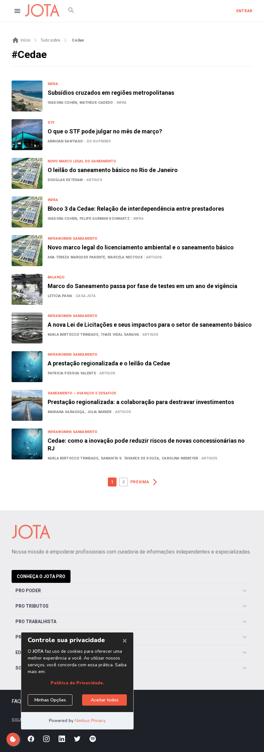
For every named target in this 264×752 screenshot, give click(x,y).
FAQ (16, 701)
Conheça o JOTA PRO (41, 576)
